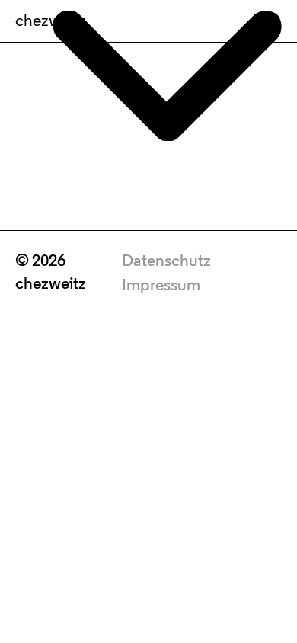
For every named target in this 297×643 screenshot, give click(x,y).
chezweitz (50, 21)
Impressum (161, 286)
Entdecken (149, 588)
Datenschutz (166, 261)
